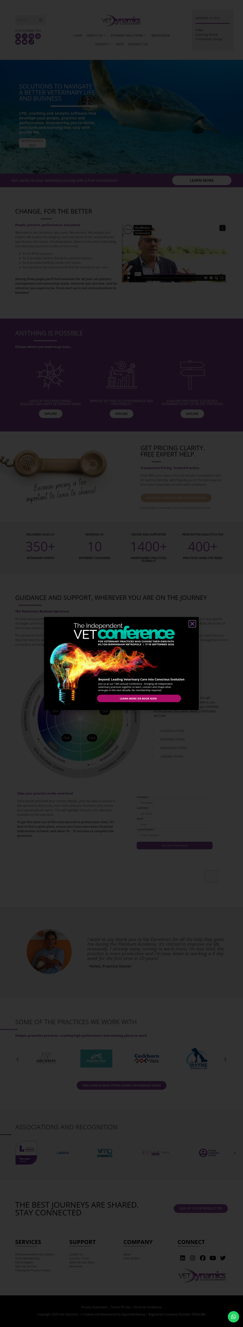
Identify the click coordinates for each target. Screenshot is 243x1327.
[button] (233, 1316)
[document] (121, 663)
